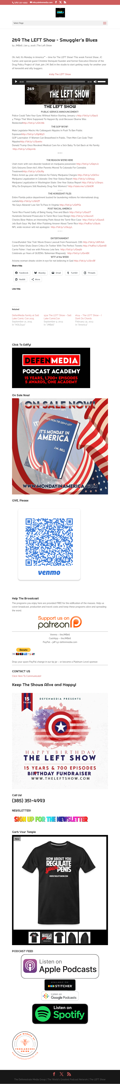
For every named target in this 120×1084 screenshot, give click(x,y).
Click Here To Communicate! (27, 676)
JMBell (18, 45)
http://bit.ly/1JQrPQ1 (70, 205)
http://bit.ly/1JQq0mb (24, 149)
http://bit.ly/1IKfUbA (93, 242)
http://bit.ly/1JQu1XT (80, 212)
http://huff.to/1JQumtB (94, 245)
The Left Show (44, 45)
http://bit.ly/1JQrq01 (92, 182)
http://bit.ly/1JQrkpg (84, 179)
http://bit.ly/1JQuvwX (82, 216)
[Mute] (95, 81)
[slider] (102, 81)
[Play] (16, 81)
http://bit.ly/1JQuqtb (71, 249)
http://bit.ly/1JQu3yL (61, 227)
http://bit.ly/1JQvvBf (84, 261)
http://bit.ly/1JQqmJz (87, 164)
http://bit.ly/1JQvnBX (78, 253)
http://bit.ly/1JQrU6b (33, 123)
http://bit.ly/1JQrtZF (29, 201)
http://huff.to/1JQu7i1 (89, 223)
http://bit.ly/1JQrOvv (88, 175)
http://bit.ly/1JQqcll (87, 115)
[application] (60, 82)
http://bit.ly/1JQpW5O (32, 134)
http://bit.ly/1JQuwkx (31, 141)
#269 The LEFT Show (60, 74)
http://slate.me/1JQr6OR (81, 186)
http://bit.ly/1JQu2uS (93, 220)
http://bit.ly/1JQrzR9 (33, 171)
